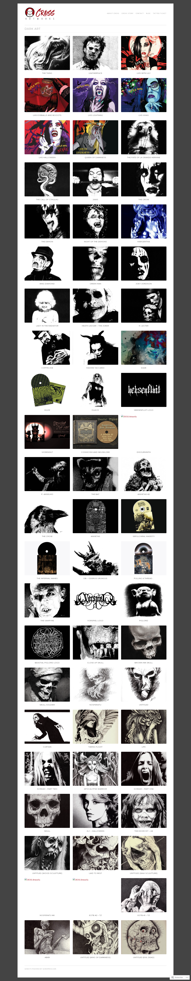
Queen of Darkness (95, 157)
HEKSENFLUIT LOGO (143, 410)
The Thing (47, 73)
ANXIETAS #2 (144, 494)
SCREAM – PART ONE (144, 789)
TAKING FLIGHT (95, 747)
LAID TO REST (95, 873)
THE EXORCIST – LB (143, 831)
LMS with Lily (144, 73)
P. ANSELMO (47, 494)
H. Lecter (144, 326)
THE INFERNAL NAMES (47, 578)
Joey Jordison (144, 284)
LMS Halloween (47, 157)
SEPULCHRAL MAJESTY (144, 536)
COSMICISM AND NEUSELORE (95, 452)
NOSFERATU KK (47, 915)
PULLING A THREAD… (144, 578)
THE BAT (95, 494)
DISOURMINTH (144, 452)
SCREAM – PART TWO (47, 789)
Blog (148, 13)
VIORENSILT (47, 452)
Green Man (95, 284)
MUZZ (47, 410)
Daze (143, 368)
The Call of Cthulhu (47, 199)
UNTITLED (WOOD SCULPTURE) (47, 873)
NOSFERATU (95, 705)
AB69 (47, 957)
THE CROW (47, 536)
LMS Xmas (144, 115)
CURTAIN (47, 747)
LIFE (144, 747)
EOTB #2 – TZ (95, 915)
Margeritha (143, 242)
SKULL (47, 831)
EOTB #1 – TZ (144, 915)
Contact (140, 13)
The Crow (144, 199)
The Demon (47, 242)
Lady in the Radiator (47, 326)
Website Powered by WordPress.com (40, 969)
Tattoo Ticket (159, 13)
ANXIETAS (95, 536)
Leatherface (95, 73)
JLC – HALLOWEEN (95, 831)
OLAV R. (95, 410)
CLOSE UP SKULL (95, 663)
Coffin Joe (47, 368)
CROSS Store (127, 13)
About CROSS (113, 13)
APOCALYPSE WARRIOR (95, 789)
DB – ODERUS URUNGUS (95, 578)
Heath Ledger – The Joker (95, 326)
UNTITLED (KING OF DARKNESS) (95, 957)
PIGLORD (143, 621)
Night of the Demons (95, 242)
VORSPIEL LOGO (95, 621)
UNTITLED (143, 705)
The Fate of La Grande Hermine (143, 157)
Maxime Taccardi (95, 368)
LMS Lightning (95, 115)
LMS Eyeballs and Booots (47, 115)
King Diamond (47, 284)
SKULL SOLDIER (47, 705)
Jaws (95, 199)
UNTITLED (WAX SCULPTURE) (143, 873)
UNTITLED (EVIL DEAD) (143, 957)
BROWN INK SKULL (144, 663)
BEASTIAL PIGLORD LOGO (47, 663)
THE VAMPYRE (47, 621)
